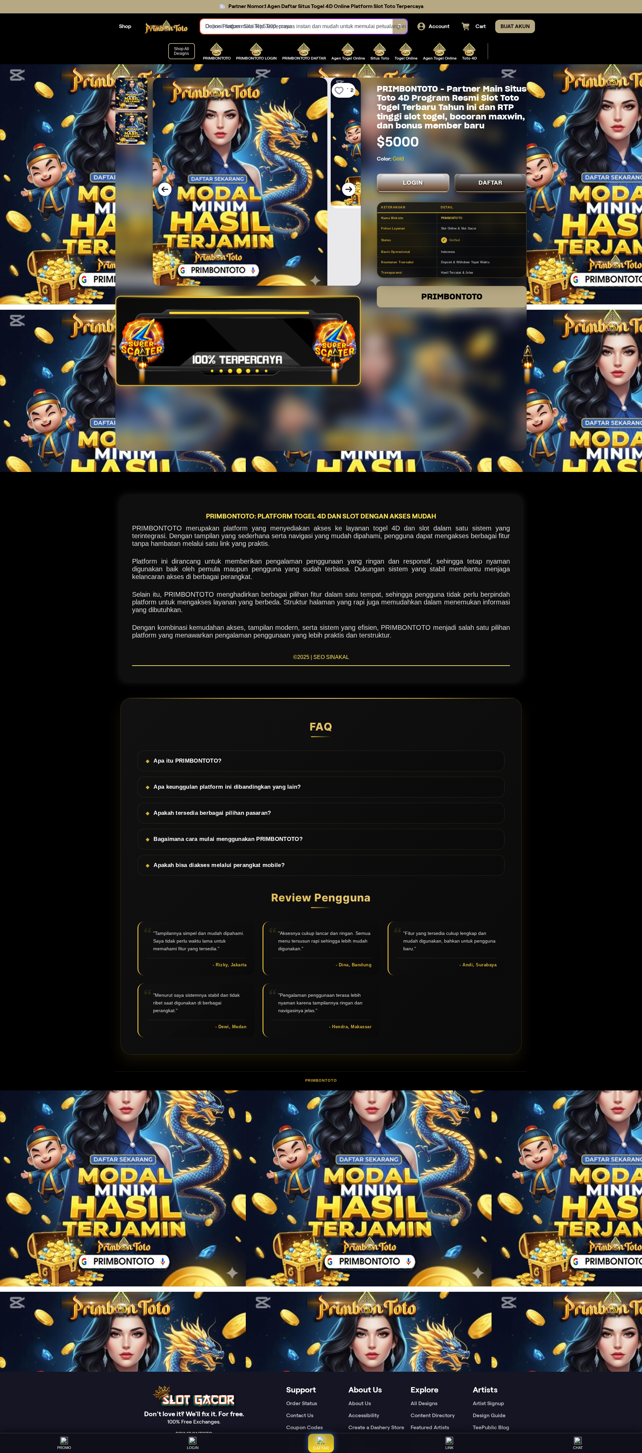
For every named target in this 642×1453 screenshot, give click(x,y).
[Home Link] (166, 26)
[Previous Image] (165, 189)
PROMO (64, 1448)
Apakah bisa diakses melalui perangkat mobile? (219, 865)
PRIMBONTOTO (452, 296)
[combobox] (296, 26)
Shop (125, 26)
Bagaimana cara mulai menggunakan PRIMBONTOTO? (228, 839)
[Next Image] (349, 189)
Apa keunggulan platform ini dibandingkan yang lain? (227, 787)
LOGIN (413, 182)
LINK (449, 1448)
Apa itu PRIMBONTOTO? (187, 761)
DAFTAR (490, 182)
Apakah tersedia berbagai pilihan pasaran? (212, 813)
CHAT (578, 1448)
